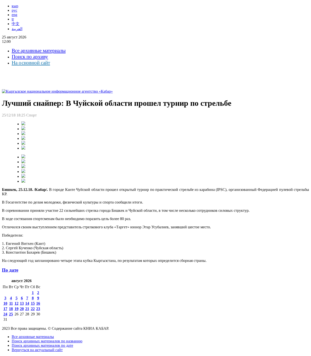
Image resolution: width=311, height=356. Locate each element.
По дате (10, 270)
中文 (15, 24)
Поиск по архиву (30, 57)
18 (11, 309)
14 (27, 303)
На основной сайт (31, 63)
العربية (17, 29)
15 (33, 303)
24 (5, 314)
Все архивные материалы (39, 50)
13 (22, 303)
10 (5, 303)
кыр (15, 6)
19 (16, 309)
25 (11, 314)
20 (22, 309)
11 (11, 303)
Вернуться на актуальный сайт (37, 350)
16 (38, 303)
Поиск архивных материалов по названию (47, 341)
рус (14, 10)
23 (38, 309)
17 (5, 309)
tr (13, 19)
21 (27, 309)
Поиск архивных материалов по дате (42, 345)
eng (14, 15)
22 (33, 309)
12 (16, 303)
